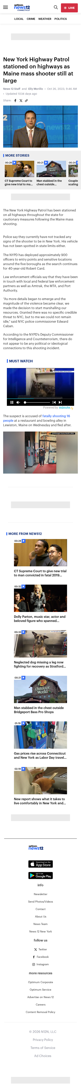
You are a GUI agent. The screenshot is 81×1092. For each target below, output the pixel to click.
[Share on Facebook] (15, 100)
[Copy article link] (26, 100)
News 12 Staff (11, 89)
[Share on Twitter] (20, 100)
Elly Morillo (35, 89)
